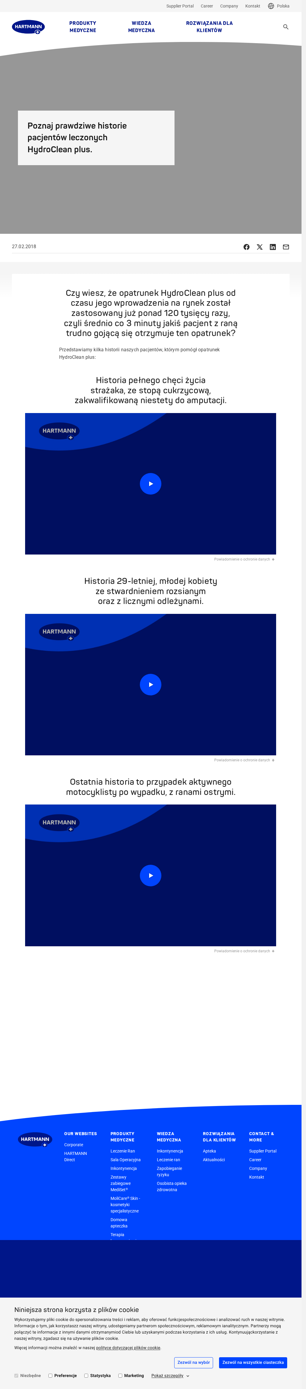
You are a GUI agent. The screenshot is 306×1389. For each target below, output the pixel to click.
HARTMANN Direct (75, 1156)
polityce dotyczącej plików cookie (128, 1348)
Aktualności (214, 1159)
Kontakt (252, 6)
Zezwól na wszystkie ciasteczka (253, 1362)
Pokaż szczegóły (167, 1375)
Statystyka (100, 1375)
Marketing (134, 1375)
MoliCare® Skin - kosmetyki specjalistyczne (125, 1204)
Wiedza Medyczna (141, 27)
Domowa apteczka (119, 1222)
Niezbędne (30, 1375)
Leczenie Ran (123, 1151)
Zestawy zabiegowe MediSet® (121, 1183)
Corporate (73, 1144)
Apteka (209, 1151)
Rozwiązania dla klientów (209, 27)
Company (229, 6)
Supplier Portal (180, 6)
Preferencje (65, 1375)
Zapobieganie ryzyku (169, 1171)
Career (207, 6)
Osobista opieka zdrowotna (172, 1186)
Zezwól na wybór (194, 1362)
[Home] (28, 27)
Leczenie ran (168, 1159)
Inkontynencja (124, 1168)
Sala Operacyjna (126, 1159)
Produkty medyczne (82, 27)
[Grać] (150, 484)
